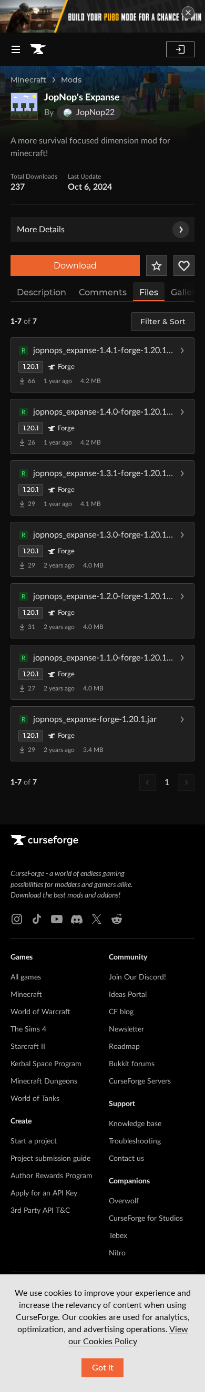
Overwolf (124, 1201)
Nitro (117, 1253)
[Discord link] (76, 919)
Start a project (34, 1141)
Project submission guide (50, 1158)
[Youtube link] (56, 919)
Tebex (118, 1236)
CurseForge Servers (140, 1081)
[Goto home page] (37, 49)
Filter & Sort (163, 321)
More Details (41, 229)
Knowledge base (135, 1124)
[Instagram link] (17, 919)
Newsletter (126, 1029)
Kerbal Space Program (46, 1064)
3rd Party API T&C (40, 1210)
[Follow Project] (183, 265)
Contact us (126, 1158)
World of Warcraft (40, 1012)
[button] (102, 364)
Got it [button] (103, 1368)
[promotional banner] (102, 16)
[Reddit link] (116, 919)
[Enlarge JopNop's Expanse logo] (24, 106)
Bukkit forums (132, 1064)
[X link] (96, 919)
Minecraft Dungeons (44, 1081)
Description (41, 292)
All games (26, 977)
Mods (71, 80)
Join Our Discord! (137, 977)
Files (148, 292)
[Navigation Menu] (16, 49)
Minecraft (28, 80)
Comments (103, 292)
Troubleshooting (135, 1141)
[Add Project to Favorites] (156, 265)
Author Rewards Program (52, 1176)
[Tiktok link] (36, 919)
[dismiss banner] (188, 12)
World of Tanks (35, 1098)
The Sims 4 (28, 1029)
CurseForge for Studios (146, 1218)
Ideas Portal (128, 994)
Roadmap (124, 1046)
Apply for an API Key (44, 1193)
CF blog (121, 1012)
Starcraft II (28, 1046)
